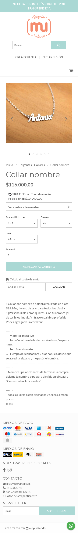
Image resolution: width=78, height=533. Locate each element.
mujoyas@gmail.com (18, 483)
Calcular (59, 286)
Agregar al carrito (39, 266)
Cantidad (10, 249)
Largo (8, 233)
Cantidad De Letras (15, 217)
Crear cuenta (25, 57)
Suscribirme (57, 511)
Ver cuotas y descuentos (23, 207)
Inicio (10, 165)
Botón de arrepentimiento (21, 496)
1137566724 (14, 487)
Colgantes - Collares (32, 165)
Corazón (45, 217)
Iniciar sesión (52, 57)
